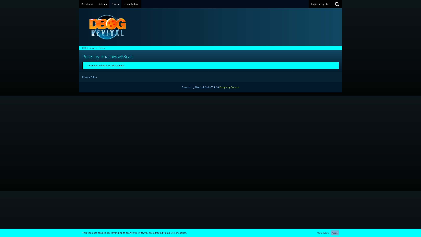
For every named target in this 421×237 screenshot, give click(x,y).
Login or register (320, 4)
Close (334, 232)
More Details (323, 232)
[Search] (337, 4)
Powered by (200, 87)
